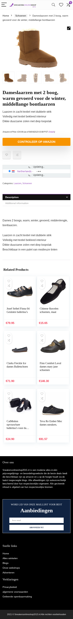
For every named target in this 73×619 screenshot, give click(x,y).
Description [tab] (12, 197)
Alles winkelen (10, 558)
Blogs (5, 563)
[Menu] (4, 4)
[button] (68, 28)
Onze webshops (11, 567)
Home (6, 15)
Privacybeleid (10, 587)
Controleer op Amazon (36, 141)
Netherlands (24, 171)
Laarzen (17, 183)
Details (51, 132)
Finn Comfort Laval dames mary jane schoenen (50, 366)
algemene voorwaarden (15, 591)
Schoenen (20, 15)
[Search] (53, 4)
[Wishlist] (61, 5)
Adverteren (8, 572)
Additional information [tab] (17, 203)
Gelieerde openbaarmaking (17, 596)
